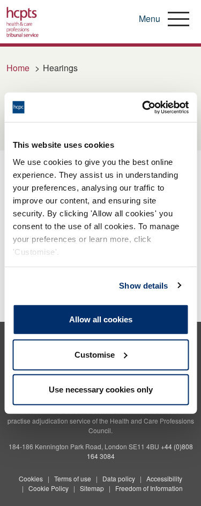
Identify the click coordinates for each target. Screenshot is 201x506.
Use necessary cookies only (101, 389)
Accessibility (164, 478)
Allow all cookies (100, 319)
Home (17, 68)
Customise (95, 354)
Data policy (118, 478)
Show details (143, 285)
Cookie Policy (48, 488)
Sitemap (92, 488)
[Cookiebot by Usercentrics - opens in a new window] (143, 107)
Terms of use (72, 478)
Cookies (31, 478)
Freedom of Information (149, 488)
